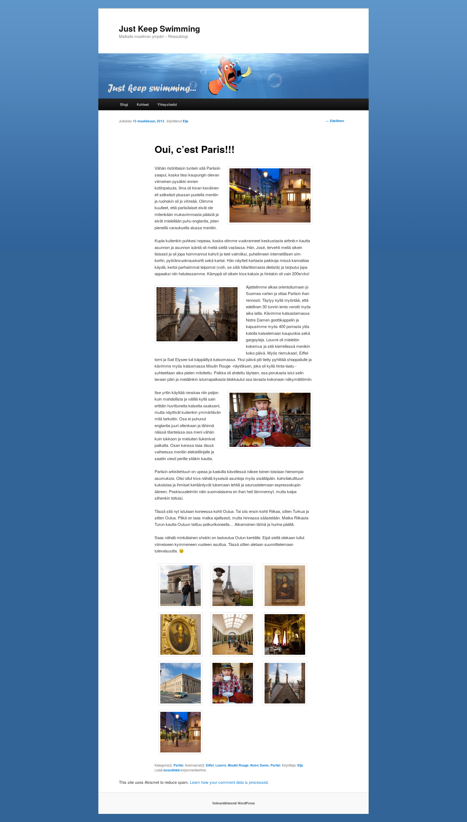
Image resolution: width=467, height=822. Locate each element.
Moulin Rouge (238, 765)
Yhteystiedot (167, 104)
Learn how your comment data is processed (229, 782)
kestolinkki (172, 770)
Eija (185, 121)
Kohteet (143, 104)
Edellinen (335, 120)
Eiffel (210, 765)
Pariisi (178, 765)
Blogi (124, 104)
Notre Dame (259, 765)
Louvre (220, 765)
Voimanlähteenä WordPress (233, 803)
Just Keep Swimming (159, 28)
